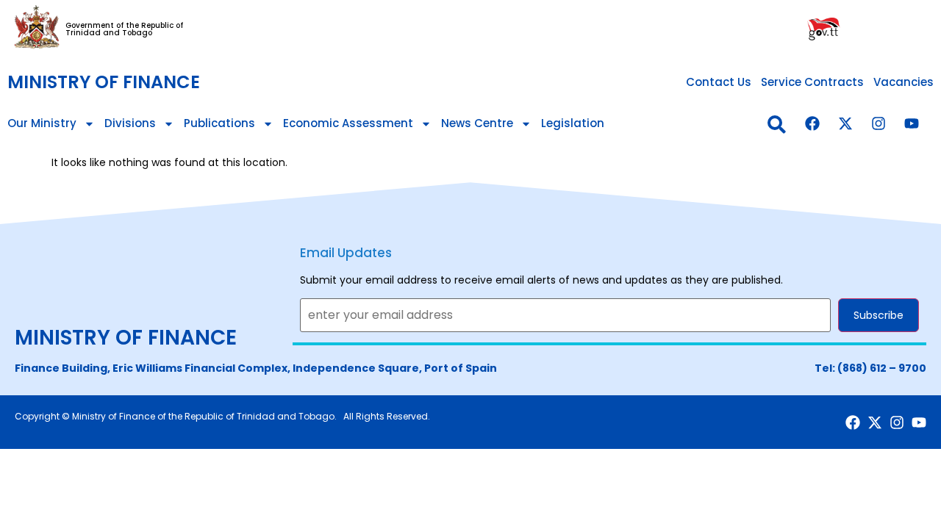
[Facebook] (812, 123)
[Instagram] (878, 123)
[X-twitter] (845, 123)
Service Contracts (812, 82)
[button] (777, 124)
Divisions (130, 123)
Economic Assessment (348, 123)
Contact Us (718, 82)
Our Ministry (41, 123)
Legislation (572, 123)
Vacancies (903, 82)
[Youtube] (911, 123)
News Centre (477, 123)
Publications (219, 123)
